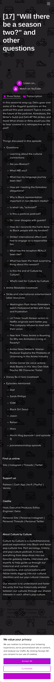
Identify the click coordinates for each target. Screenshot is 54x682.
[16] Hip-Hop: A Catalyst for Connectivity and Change (22, 611)
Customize (26, 669)
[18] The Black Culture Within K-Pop (27, 617)
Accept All (27, 661)
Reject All (27, 676)
